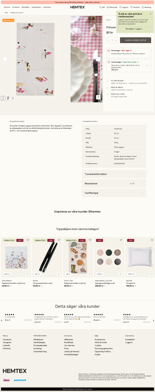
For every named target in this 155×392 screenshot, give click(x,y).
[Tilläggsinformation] (10, 286)
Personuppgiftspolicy (104, 348)
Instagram (7, 342)
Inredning (38, 348)
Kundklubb (68, 342)
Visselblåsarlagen (71, 354)
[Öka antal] (116, 40)
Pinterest (7, 348)
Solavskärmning (40, 351)
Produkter (16, 7)
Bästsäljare (26, 7)
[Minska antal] (108, 40)
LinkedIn (6, 345)
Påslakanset (38, 339)
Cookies (98, 345)
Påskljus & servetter (17, 13)
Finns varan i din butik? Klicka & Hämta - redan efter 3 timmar (77, 2)
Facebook (7, 339)
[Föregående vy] (5, 59)
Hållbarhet (68, 339)
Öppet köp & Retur (103, 351)
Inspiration (47, 7)
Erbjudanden (36, 7)
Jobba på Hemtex (71, 351)
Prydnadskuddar (40, 345)
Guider (97, 354)
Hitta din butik (101, 342)
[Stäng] (150, 13)
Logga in (128, 342)
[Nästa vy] (98, 59)
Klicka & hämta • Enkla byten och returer (77, 389)
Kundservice (100, 339)
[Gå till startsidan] (77, 7)
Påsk (6, 13)
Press (66, 348)
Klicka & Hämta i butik (135, 40)
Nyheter (7, 7)
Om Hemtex (69, 345)
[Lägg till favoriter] (98, 97)
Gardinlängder (39, 342)
